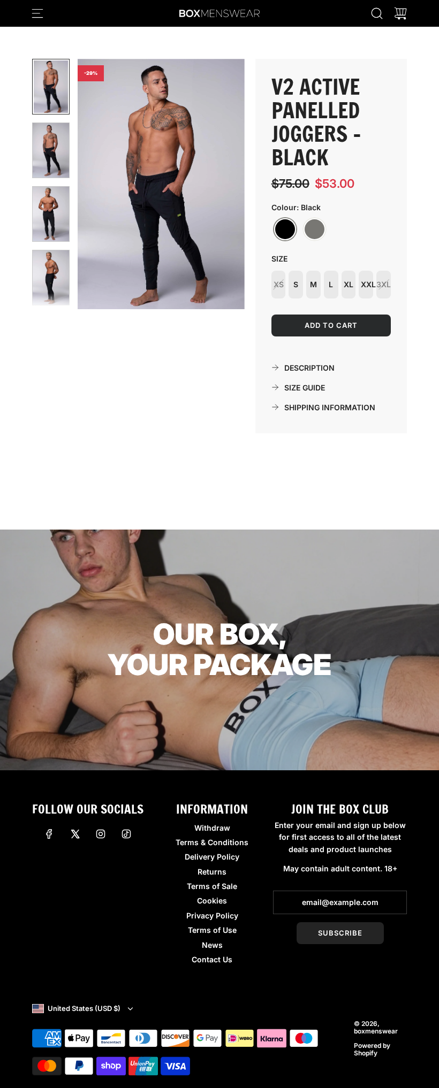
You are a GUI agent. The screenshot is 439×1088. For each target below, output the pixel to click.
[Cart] (400, 13)
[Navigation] (37, 13)
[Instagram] (100, 834)
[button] (103, 184)
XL (348, 284)
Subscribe (340, 933)
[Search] (377, 13)
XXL (367, 284)
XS (279, 284)
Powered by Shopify (372, 1049)
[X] (75, 834)
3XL (383, 284)
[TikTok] (126, 834)
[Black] (285, 229)
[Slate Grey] (314, 229)
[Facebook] (49, 834)
